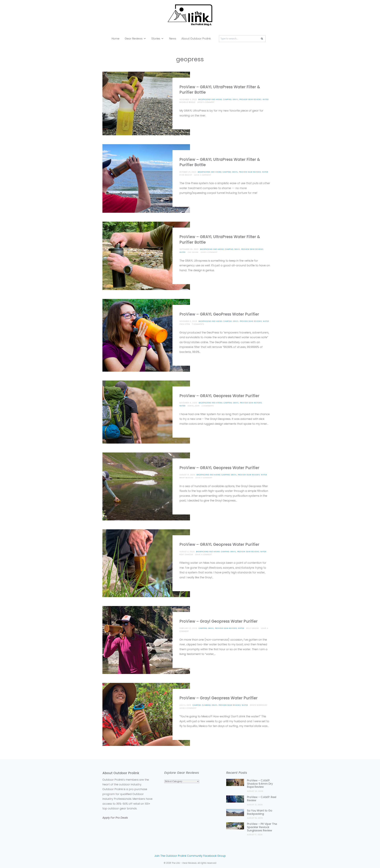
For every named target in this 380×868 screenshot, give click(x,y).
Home (115, 38)
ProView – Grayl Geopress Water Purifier (218, 621)
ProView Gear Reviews (250, 99)
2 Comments (208, 406)
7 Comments (198, 324)
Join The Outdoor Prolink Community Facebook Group (190, 856)
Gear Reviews (133, 38)
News (172, 38)
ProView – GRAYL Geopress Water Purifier (219, 395)
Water (266, 99)
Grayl (235, 99)
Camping (227, 99)
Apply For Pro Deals (115, 817)
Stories (155, 38)
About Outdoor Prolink (196, 38)
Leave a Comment (205, 102)
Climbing (206, 705)
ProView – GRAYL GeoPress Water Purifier (219, 314)
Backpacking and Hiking (210, 99)
